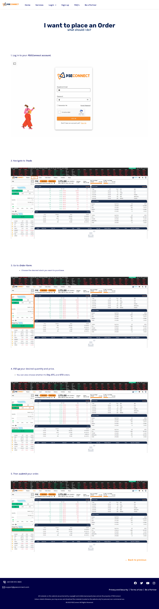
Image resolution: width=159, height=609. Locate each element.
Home (27, 5)
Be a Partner (90, 5)
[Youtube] (148, 583)
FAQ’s (77, 5)
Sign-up (65, 5)
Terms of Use (136, 590)
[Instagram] (154, 583)
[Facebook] (135, 583)
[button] (135, 560)
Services (39, 5)
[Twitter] (141, 583)
